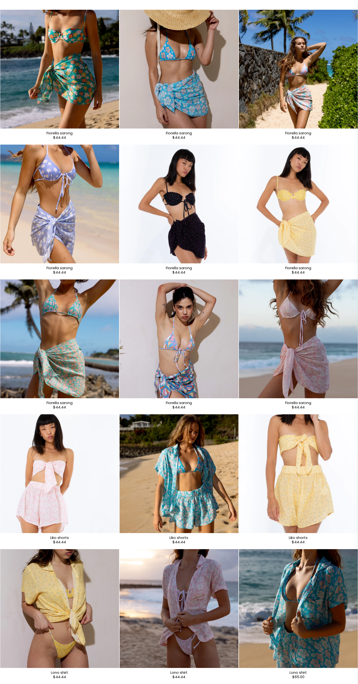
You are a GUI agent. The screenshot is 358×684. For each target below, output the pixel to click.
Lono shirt (59, 672)
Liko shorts (59, 537)
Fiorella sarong (60, 133)
